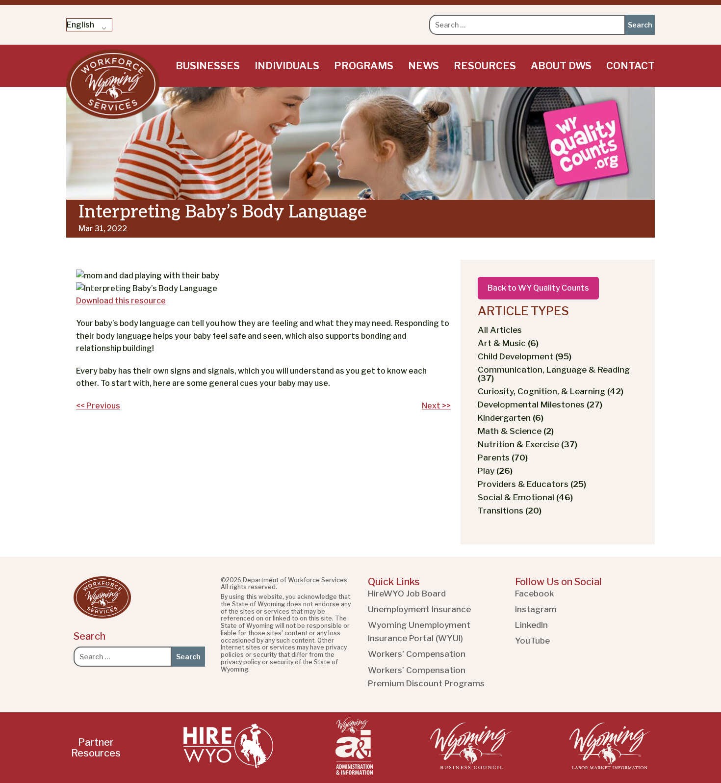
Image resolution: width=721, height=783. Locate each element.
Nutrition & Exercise (527, 444)
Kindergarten (510, 418)
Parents (503, 457)
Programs (363, 66)
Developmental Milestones (540, 404)
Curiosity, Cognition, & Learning (550, 391)
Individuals (287, 66)
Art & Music (508, 343)
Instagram (536, 609)
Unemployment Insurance (419, 609)
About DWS (561, 66)
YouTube (532, 641)
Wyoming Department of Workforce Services (112, 84)
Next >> (436, 405)
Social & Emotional (525, 497)
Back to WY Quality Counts (538, 288)
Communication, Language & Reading (554, 374)
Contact (630, 66)
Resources (485, 66)
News (423, 66)
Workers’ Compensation (416, 654)
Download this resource (121, 300)
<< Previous (98, 405)
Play (495, 471)
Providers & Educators (532, 484)
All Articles (500, 330)
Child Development (524, 356)
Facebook (534, 593)
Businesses (208, 66)
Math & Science (516, 431)
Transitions (509, 510)
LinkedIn (531, 625)
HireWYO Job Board (407, 593)
